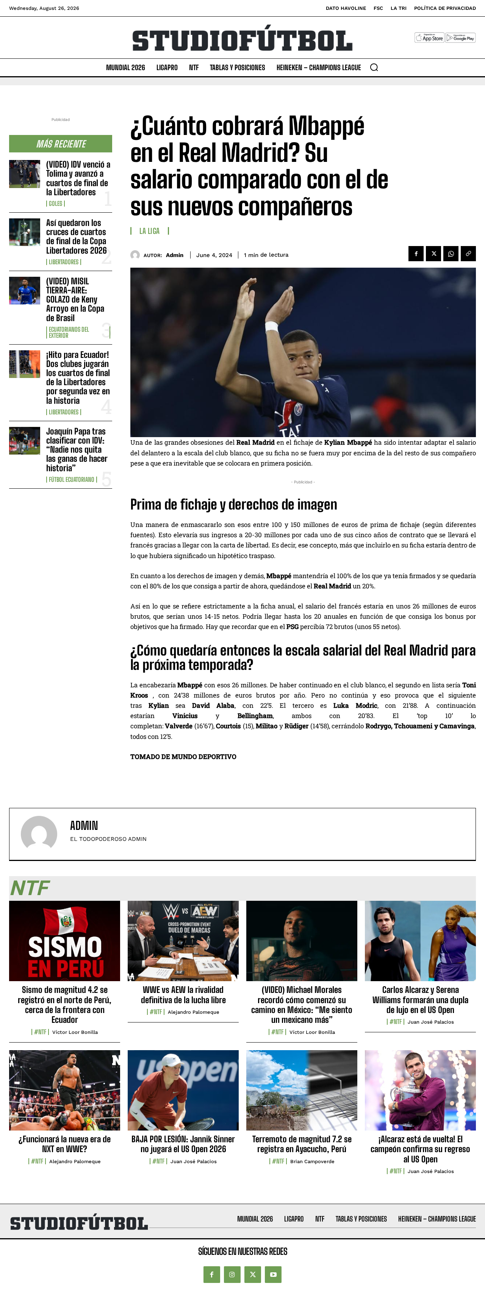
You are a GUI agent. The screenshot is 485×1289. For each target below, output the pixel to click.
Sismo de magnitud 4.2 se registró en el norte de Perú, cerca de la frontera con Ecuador (64, 1005)
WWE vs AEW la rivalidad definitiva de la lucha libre (183, 995)
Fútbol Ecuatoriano (71, 480)
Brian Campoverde (312, 1161)
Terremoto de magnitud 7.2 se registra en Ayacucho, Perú (302, 1144)
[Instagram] (232, 1275)
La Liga (149, 231)
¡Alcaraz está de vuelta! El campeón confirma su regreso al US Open (420, 1149)
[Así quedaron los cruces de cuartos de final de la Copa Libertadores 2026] (24, 232)
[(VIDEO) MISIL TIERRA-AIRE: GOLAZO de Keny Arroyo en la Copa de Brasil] (24, 290)
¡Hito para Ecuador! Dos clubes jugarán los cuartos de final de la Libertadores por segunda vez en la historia (78, 378)
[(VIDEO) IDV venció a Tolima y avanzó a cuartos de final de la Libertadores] (24, 174)
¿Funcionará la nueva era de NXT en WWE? (65, 1144)
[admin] (137, 255)
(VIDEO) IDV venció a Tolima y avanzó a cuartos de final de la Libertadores (78, 178)
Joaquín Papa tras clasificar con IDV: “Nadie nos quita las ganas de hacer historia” (77, 449)
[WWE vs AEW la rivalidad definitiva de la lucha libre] (183, 945)
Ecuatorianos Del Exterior (69, 332)
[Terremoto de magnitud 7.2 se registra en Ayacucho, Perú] (301, 1094)
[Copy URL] (468, 253)
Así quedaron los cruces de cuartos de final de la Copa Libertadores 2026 (76, 237)
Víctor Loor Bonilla (75, 1032)
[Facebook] (416, 253)
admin (174, 255)
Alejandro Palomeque (193, 1012)
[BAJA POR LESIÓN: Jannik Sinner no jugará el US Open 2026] (183, 1094)
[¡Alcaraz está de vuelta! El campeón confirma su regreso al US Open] (420, 1094)
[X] (433, 253)
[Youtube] (273, 1275)
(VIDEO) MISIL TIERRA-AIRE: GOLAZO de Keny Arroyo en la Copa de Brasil (75, 299)
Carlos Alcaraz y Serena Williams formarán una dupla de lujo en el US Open (420, 1000)
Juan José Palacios (431, 1022)
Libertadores (63, 262)
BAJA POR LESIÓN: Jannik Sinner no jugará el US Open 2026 (183, 1144)
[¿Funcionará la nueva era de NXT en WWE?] (64, 1094)
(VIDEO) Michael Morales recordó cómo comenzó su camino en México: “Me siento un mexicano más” (301, 1005)
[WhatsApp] (450, 253)
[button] (374, 67)
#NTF (40, 1032)
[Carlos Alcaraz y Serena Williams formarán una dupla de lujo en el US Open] (420, 945)
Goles (55, 204)
